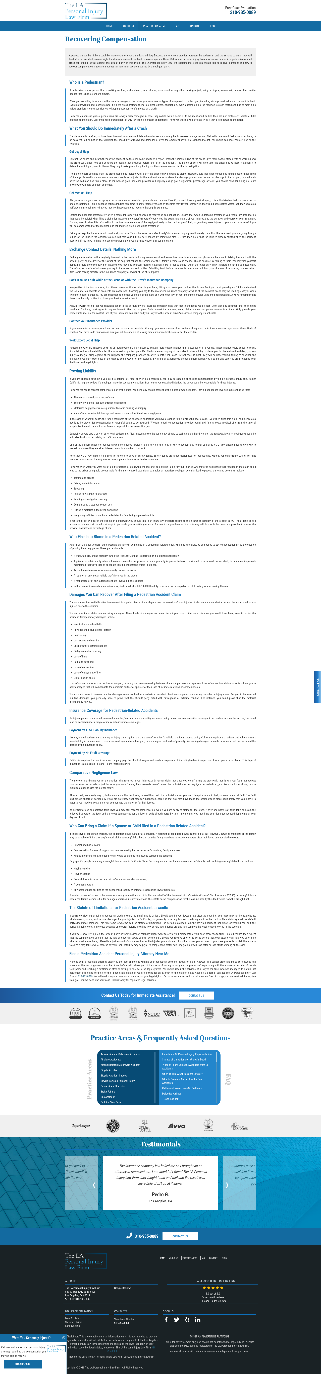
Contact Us (196, 995)
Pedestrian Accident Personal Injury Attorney (117, 953)
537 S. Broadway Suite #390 (80, 1291)
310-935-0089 (243, 12)
